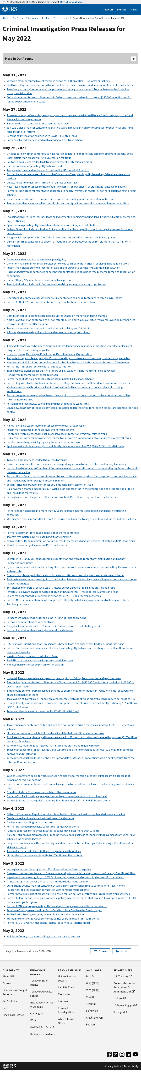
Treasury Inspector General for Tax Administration (124, 987)
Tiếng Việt (92, 1011)
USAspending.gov (123, 1005)
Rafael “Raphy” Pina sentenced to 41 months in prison (39, 280)
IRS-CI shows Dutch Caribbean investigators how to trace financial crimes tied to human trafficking (65, 644)
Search (108, 9)
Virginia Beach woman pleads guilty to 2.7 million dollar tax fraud (45, 855)
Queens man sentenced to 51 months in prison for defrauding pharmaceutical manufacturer (61, 199)
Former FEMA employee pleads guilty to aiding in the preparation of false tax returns (57, 906)
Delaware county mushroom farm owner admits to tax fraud (42, 182)
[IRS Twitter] (115, 1054)
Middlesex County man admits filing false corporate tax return (43, 936)
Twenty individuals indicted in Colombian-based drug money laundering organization (56, 284)
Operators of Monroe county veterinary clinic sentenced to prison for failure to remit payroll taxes (64, 298)
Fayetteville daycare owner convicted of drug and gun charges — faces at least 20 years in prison (62, 592)
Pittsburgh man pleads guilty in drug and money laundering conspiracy (48, 332)
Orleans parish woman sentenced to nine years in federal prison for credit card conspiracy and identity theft (70, 154)
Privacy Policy (113, 1066)
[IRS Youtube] (135, 1054)
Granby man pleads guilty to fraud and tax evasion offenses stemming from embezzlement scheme (65, 575)
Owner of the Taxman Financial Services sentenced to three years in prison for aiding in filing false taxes (68, 263)
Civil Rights (37, 1013)
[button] (121, 9)
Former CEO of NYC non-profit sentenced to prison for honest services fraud (51, 302)
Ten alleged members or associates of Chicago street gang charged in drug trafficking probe (61, 587)
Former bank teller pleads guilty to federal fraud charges (40, 630)
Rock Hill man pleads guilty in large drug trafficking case (40, 660)
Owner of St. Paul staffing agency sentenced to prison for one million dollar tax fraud (57, 796)
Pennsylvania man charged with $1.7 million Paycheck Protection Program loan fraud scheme (62, 497)
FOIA (33, 1020)
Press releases (61, 18)
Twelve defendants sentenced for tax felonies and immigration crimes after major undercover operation (68, 203)
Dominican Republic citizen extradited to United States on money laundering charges (57, 316)
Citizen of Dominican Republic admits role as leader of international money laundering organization (66, 814)
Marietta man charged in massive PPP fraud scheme (37, 545)
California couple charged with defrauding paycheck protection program (49, 162)
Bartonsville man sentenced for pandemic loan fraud (38, 123)
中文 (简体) (92, 983)
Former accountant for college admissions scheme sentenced (43, 533)
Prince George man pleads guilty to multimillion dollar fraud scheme (47, 881)
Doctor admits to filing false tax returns (30, 822)
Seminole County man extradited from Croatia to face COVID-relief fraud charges (54, 910)
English (90, 1024)
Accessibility (131, 1066)
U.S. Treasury (120, 976)
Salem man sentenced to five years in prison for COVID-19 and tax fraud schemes (54, 596)
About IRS (8, 976)
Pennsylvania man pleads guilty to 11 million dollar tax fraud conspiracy (49, 869)
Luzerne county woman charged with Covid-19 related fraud (42, 136)
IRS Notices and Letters (67, 978)
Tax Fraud (63, 1001)
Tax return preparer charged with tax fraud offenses (37, 460)
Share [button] (103, 951)
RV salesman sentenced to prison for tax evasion (35, 664)
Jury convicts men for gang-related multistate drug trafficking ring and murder (53, 745)
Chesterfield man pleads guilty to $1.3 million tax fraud (39, 158)
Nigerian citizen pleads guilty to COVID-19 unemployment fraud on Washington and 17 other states (65, 877)
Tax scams (64, 994)
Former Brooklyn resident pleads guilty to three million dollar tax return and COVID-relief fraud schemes (68, 894)
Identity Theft (66, 987)
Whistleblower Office (66, 1021)
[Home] (9, 9)
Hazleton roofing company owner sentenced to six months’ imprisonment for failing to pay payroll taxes (69, 438)
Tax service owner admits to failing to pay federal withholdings (44, 851)
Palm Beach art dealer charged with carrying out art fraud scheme (45, 140)
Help (5, 1008)
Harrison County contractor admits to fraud (32, 656)
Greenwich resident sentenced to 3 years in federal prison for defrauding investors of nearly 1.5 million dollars (71, 873)
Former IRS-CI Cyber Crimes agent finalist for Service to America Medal (48, 923)
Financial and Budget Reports (15, 992)
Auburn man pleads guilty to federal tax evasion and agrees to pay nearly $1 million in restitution (63, 267)
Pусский (91, 1004)
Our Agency (19, 18)
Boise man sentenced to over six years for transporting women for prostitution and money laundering (67, 464)
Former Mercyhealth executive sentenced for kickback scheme (43, 826)
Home (6, 18)
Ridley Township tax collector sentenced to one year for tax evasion (46, 425)
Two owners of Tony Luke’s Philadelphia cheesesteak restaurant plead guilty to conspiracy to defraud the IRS (71, 699)
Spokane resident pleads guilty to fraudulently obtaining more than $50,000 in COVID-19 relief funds (65, 446)
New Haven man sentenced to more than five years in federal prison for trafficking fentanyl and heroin (67, 186)
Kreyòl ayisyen (94, 1017)
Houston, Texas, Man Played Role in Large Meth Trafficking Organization (49, 354)
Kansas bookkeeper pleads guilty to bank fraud (34, 166)
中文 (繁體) (92, 990)
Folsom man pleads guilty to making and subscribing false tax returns (48, 403)
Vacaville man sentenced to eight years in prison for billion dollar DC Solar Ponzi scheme (59, 81)
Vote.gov (118, 1012)
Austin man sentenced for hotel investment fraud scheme (41, 430)
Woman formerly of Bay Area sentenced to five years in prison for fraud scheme (53, 918)
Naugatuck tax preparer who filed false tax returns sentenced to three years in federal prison (61, 237)
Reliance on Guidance (42, 1034)
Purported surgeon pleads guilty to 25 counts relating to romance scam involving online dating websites (68, 358)
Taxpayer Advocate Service (41, 993)
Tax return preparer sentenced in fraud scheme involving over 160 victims (49, 328)
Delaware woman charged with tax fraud (30, 622)
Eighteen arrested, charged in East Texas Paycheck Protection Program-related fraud (57, 434)
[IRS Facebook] (109, 1054)
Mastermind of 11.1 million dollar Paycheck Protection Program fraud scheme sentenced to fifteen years (68, 362)
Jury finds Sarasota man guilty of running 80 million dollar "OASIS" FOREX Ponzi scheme (59, 800)
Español (90, 976)
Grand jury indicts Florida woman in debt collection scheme (41, 792)
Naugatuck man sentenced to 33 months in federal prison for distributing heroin (54, 626)
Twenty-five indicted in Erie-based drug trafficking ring (39, 537)
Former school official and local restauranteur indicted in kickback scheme (50, 379)
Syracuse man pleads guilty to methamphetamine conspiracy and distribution (52, 225)
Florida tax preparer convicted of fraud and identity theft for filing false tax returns (55, 733)
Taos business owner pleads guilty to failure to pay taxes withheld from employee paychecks (61, 370)
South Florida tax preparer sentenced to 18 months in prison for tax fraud (50, 484)
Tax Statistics (11, 1001)
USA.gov (118, 998)
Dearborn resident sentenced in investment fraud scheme (40, 818)
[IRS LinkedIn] (128, 1054)
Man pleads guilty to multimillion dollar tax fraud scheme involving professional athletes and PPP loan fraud (71, 541)
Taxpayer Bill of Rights (39, 982)
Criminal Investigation (39, 18)
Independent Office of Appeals (41, 1004)
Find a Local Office (13, 1015)
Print (124, 951)
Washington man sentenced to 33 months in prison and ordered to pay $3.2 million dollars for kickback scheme (72, 519)
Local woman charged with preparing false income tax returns (43, 442)
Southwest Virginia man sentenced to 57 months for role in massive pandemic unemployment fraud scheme (70, 85)
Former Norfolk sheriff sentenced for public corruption (39, 366)
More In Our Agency (19, 58)
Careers (7, 983)
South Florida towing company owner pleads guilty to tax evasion (45, 914)
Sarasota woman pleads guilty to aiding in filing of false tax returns (46, 618)
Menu (134, 9)
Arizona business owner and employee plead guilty (36, 259)
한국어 (90, 997)
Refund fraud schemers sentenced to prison (32, 375)
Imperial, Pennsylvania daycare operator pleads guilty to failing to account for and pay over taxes (64, 678)
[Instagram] (122, 1054)
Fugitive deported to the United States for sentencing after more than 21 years (53, 831)
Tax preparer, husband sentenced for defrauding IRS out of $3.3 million (48, 170)
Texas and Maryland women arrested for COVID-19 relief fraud (43, 711)
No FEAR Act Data (40, 1027)
